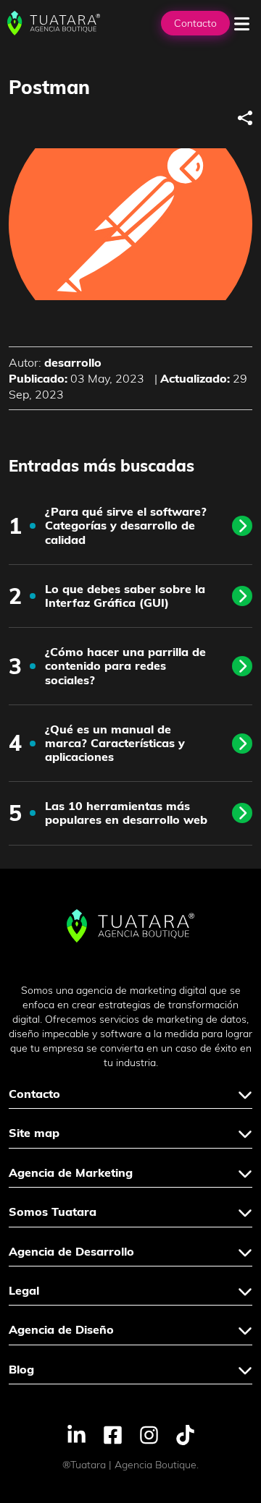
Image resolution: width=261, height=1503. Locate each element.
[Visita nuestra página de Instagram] (149, 1433)
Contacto (195, 23)
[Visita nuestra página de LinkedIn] (76, 1433)
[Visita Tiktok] (185, 1433)
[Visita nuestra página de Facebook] (113, 1433)
